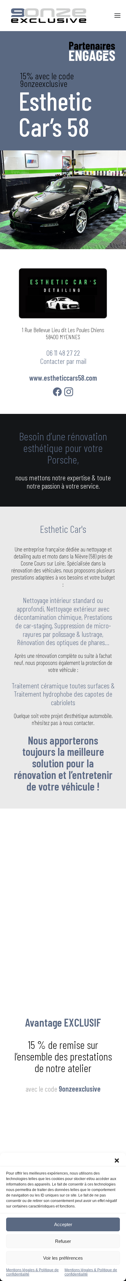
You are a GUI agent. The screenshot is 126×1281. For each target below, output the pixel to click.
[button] (117, 1160)
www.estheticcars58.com (63, 377)
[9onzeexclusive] (48, 15)
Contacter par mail (63, 361)
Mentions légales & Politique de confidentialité (32, 1272)
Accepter (63, 1224)
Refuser (63, 1241)
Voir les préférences (63, 1258)
